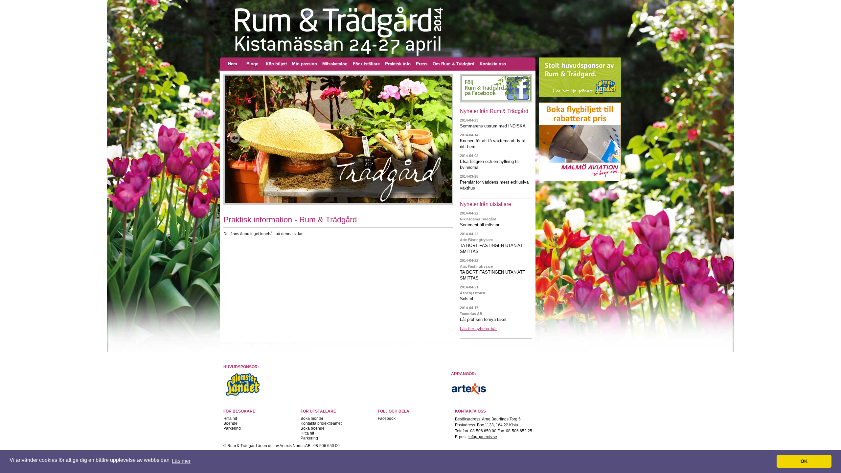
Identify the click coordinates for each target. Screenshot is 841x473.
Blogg (252, 63)
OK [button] (804, 461)
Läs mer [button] (181, 461)
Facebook (387, 418)
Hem (232, 63)
